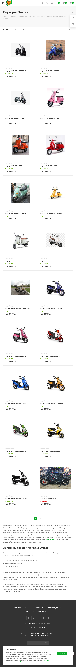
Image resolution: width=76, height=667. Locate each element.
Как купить (39, 608)
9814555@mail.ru (39, 627)
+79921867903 (33, 624)
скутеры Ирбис (51, 539)
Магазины (30, 611)
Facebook (28, 618)
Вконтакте (23, 618)
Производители (54, 608)
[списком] (69, 29)
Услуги (28, 608)
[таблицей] (72, 29)
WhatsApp (49, 618)
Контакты (42, 611)
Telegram (39, 618)
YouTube (44, 618)
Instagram (33, 618)
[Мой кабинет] (52, 3)
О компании (16, 608)
